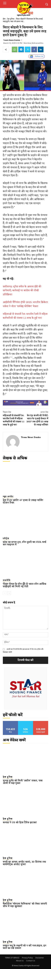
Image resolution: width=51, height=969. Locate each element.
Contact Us (30, 960)
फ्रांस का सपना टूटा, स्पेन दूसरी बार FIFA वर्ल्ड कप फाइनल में (24, 543)
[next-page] (9, 593)
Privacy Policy (27, 958)
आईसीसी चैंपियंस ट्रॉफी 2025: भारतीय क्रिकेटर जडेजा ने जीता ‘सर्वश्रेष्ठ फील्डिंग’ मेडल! (25, 304)
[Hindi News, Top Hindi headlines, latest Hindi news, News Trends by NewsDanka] (24, 8)
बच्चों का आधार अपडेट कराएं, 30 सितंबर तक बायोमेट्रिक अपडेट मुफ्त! (24, 863)
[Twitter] (27, 49)
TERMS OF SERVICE (12, 958)
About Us (20, 960)
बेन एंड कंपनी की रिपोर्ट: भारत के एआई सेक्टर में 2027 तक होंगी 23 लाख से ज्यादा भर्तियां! (37, 420)
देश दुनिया (10, 19)
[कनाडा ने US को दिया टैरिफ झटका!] (25, 801)
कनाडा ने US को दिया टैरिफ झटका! (20, 822)
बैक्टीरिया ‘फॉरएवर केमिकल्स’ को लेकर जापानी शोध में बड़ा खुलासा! (25, 904)
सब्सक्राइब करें (41, 722)
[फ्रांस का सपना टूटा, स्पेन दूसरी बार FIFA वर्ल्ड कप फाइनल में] (25, 521)
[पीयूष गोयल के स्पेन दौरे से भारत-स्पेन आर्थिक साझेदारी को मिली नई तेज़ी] (25, 563)
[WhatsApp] (14, 49)
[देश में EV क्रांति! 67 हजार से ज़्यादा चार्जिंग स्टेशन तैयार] (25, 479)
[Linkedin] (40, 49)
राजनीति (6, 580)
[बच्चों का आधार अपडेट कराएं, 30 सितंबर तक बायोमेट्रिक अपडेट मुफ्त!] (25, 841)
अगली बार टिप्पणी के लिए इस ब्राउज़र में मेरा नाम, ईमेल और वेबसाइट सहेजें (23, 651)
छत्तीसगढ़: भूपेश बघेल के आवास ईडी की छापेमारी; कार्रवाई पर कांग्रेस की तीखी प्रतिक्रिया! (22, 290)
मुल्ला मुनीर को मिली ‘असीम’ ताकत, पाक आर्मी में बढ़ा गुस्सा (22, 781)
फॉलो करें (25, 722)
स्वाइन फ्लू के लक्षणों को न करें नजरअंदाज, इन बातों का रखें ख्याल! (24, 946)
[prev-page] (4, 593)
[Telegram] (21, 49)
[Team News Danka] (13, 442)
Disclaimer (39, 958)
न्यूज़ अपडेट (8, 496)
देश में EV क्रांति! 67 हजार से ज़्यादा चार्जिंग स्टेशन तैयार (23, 501)
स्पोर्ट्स (6, 538)
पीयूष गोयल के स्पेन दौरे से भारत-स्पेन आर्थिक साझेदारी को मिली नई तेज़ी (24, 585)
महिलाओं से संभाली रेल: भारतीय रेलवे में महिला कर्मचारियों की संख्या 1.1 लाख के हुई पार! (25, 316)
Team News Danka (11, 40)
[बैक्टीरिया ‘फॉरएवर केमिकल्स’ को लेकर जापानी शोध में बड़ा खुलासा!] (25, 882)
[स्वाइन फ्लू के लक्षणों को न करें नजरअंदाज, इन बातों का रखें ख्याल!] (25, 924)
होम (4, 19)
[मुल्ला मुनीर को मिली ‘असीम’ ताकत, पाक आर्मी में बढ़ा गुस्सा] (25, 759)
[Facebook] (34, 49)
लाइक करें (10, 722)
